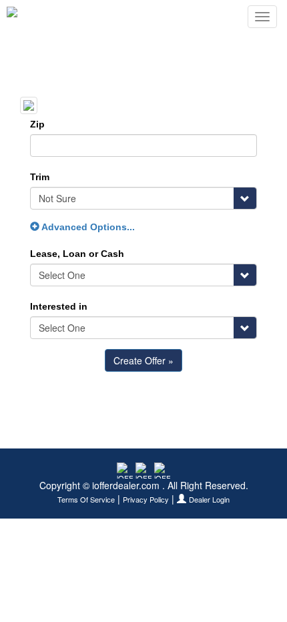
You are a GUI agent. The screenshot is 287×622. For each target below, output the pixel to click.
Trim (39, 177)
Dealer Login (209, 500)
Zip (37, 124)
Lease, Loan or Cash (77, 253)
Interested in (58, 306)
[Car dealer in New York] (50, 16)
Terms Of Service (86, 500)
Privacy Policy (146, 500)
